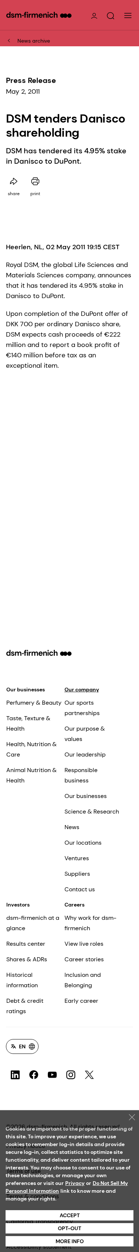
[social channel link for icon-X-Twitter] (89, 1075)
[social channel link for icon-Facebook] (33, 1075)
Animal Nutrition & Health (31, 775)
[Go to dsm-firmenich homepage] (39, 15)
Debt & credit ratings (24, 1006)
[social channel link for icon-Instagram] (71, 1075)
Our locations (83, 843)
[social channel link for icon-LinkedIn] (15, 1075)
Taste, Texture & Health (28, 723)
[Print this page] (35, 181)
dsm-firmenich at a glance (32, 923)
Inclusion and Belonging (82, 980)
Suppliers (77, 874)
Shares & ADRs (26, 959)
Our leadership (85, 754)
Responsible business (80, 775)
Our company (81, 689)
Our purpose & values (84, 734)
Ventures (76, 858)
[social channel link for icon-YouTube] (52, 1075)
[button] (110, 16)
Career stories (84, 959)
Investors (18, 904)
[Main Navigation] (128, 15)
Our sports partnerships (82, 708)
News (71, 827)
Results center (25, 944)
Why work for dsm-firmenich (90, 923)
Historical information (22, 980)
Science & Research (91, 811)
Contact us (79, 889)
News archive (33, 40)
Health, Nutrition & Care (31, 749)
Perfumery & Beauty (34, 703)
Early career (81, 1001)
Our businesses (25, 689)
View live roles (83, 944)
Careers (74, 904)
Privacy (75, 1183)
